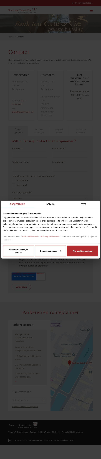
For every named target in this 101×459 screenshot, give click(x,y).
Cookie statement (29, 236)
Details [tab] (50, 204)
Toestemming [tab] (17, 204)
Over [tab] (83, 204)
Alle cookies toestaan (82, 251)
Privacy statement (50, 236)
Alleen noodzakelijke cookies (18, 251)
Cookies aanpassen (49, 251)
